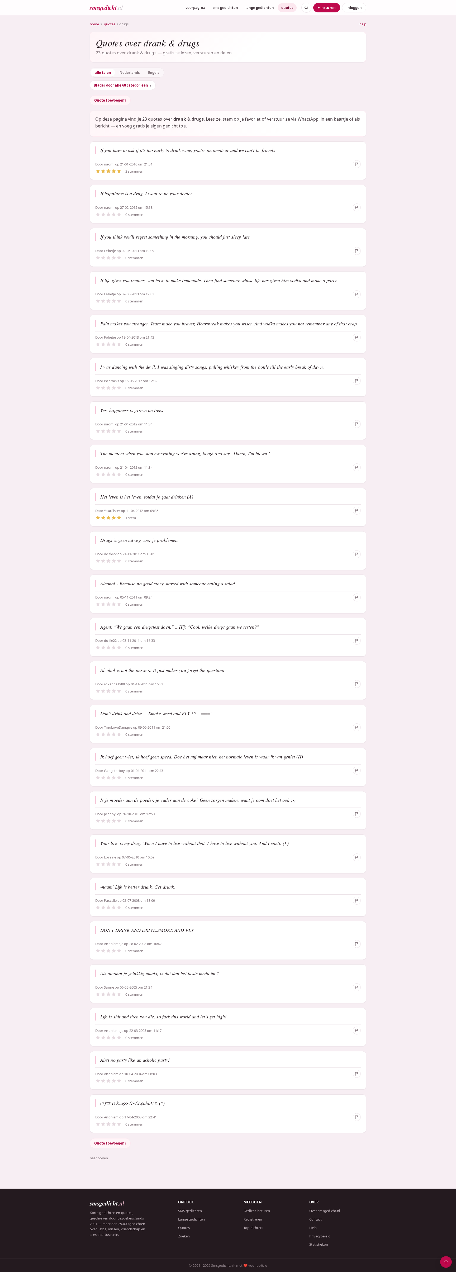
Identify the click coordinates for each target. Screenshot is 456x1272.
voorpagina (195, 7)
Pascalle (110, 900)
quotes (287, 7)
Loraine (110, 857)
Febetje (110, 250)
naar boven (99, 1158)
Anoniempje (113, 943)
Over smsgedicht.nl (324, 1210)
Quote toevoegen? (110, 100)
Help (313, 1227)
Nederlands (130, 72)
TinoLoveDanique (118, 727)
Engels (153, 72)
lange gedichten (259, 7)
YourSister (112, 510)
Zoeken (184, 1236)
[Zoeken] (306, 8)
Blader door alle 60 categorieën (121, 85)
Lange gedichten (191, 1219)
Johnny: (110, 813)
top (446, 1262)
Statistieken (318, 1244)
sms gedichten (225, 7)
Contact (315, 1219)
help (362, 24)
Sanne (109, 987)
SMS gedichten (190, 1210)
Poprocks (111, 380)
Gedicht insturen (257, 1210)
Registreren (253, 1219)
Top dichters (253, 1227)
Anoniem (111, 1073)
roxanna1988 (114, 684)
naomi (109, 164)
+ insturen (327, 7)
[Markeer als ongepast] (357, 164)
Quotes (184, 1227)
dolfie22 (110, 554)
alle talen (103, 72)
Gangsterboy (114, 770)
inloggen (354, 7)
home (94, 24)
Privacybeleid (319, 1236)
